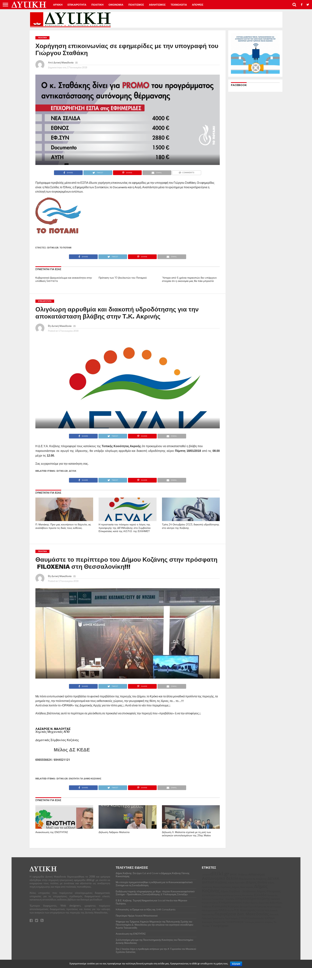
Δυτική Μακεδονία (63, 62)
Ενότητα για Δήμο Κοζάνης (85, 778)
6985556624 (43, 760)
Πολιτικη (97, 4)
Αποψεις (197, 4)
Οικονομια (116, 4)
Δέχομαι (236, 964)
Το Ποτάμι (65, 247)
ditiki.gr (52, 247)
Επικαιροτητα (77, 4)
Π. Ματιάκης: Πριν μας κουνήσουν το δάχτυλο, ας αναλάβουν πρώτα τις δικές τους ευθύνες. (63, 526)
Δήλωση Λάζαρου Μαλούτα (114, 832)
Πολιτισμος (136, 4)
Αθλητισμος (157, 4)
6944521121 (62, 760)
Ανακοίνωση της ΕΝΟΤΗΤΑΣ (51, 832)
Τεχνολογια (179, 4)
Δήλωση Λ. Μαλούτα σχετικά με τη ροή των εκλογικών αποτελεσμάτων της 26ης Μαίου (186, 834)
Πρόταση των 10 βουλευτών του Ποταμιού (123, 277)
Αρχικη (57, 4)
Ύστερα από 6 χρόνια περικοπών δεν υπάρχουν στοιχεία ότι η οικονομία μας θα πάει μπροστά (189, 279)
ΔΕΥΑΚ (72, 471)
